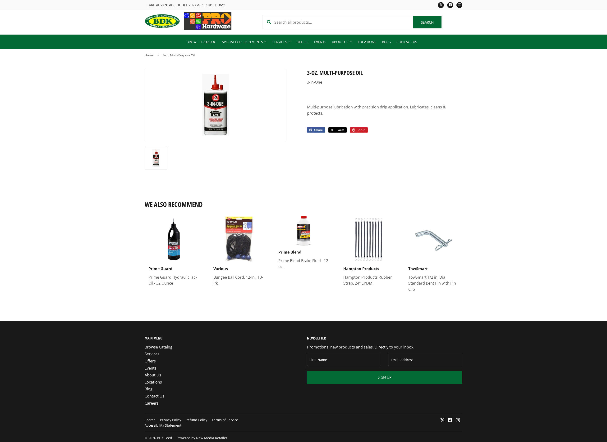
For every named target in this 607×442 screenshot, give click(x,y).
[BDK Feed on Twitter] (442, 420)
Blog (386, 42)
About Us (340, 42)
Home (149, 55)
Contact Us (406, 42)
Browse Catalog (201, 42)
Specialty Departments (243, 42)
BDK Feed (164, 438)
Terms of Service (225, 420)
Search (431, 22)
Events (320, 42)
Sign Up (384, 377)
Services (280, 42)
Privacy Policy (170, 420)
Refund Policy (196, 420)
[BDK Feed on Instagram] (458, 420)
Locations (367, 42)
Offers (302, 42)
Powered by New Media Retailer (202, 438)
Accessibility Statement (163, 425)
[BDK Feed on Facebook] (450, 420)
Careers (152, 403)
